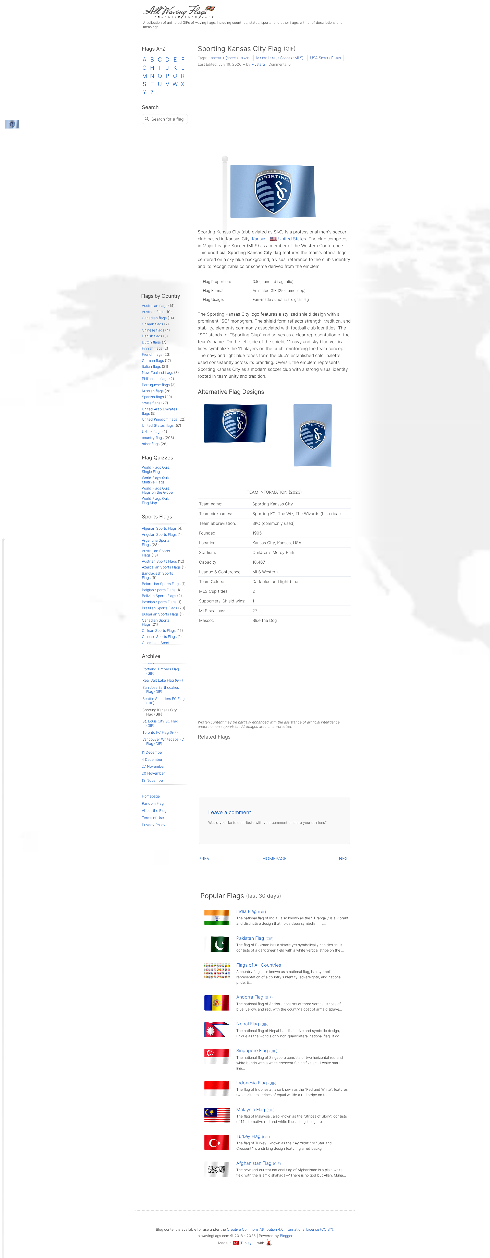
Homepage (151, 796)
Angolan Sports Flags (159, 534)
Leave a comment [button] (229, 812)
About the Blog (154, 810)
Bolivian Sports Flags (159, 596)
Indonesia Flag (256, 1082)
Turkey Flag (253, 1136)
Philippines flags (155, 378)
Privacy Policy (153, 825)
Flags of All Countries (258, 965)
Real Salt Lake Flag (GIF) (162, 680)
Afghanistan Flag (258, 1163)
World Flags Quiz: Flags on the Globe (157, 490)
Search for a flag (168, 119)
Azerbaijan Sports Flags (161, 567)
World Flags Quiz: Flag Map (156, 500)
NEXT (344, 858)
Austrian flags (153, 312)
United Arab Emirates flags (159, 411)
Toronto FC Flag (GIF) (160, 732)
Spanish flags (153, 397)
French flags (152, 354)
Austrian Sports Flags (159, 561)
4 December (152, 759)
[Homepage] (178, 17)
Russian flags (153, 391)
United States (292, 238)
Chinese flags (153, 330)
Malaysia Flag (255, 1109)
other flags (151, 444)
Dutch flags (151, 342)
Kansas (259, 238)
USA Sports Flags (325, 57)
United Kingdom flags (159, 419)
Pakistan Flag (255, 938)
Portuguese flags (156, 385)
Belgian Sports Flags (158, 590)
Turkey (246, 1243)
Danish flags (152, 336)
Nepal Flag (252, 1023)
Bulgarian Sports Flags (160, 614)
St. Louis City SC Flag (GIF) (160, 723)
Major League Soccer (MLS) (279, 57)
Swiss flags (151, 403)
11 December (152, 752)
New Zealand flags (157, 372)
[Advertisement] (274, 109)
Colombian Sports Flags (156, 644)
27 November (153, 766)
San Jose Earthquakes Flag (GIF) (160, 689)
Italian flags (151, 366)
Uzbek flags (151, 431)
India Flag (251, 911)
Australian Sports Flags (156, 553)
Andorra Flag (254, 997)
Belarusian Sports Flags (161, 583)
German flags (153, 360)
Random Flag (153, 803)
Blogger (286, 1235)
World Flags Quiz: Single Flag (156, 469)
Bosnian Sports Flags (159, 602)
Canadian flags (154, 318)
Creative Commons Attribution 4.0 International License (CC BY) (280, 1229)
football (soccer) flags (230, 57)
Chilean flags (152, 324)
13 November (153, 780)
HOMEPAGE (275, 858)
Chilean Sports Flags (159, 630)
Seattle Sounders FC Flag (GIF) (163, 700)
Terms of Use (153, 817)
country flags (153, 437)
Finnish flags (152, 348)
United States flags (158, 425)
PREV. (204, 858)
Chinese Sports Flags (159, 636)
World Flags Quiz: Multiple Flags (156, 480)
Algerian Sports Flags (159, 528)
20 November (153, 773)
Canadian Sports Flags (155, 622)
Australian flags (154, 305)
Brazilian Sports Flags (159, 608)
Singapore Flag (256, 1050)
